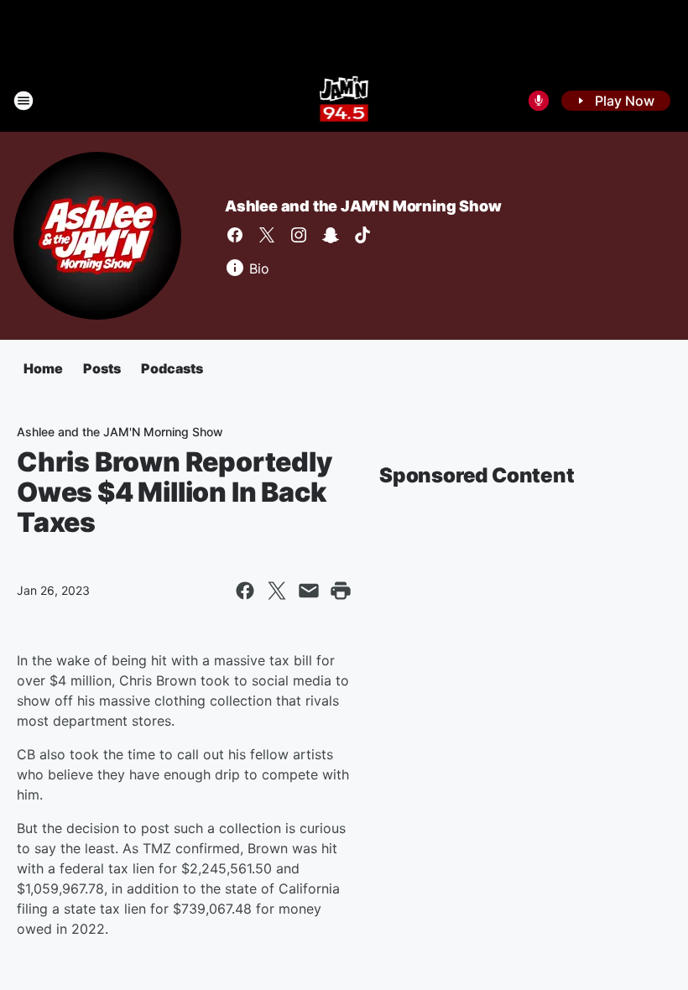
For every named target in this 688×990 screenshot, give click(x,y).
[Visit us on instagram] (299, 235)
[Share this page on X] (277, 590)
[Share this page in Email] (309, 590)
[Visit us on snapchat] (331, 235)
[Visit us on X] (267, 235)
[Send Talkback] (539, 101)
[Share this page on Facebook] (245, 590)
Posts (102, 368)
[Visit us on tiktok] (362, 235)
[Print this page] (340, 590)
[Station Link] (344, 101)
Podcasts (172, 368)
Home (43, 368)
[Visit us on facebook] (235, 235)
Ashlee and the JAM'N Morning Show (363, 206)
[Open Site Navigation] (23, 101)
